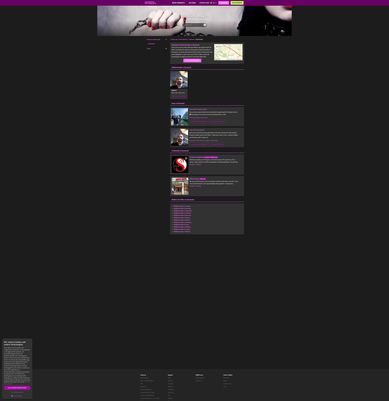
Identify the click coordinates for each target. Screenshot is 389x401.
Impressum (143, 386)
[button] (17, 396)
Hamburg (170, 380)
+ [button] (217, 46)
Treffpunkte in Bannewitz (180, 151)
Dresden (192, 164)
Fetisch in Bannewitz (153, 39)
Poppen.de (226, 377)
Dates (149, 48)
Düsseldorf (171, 389)
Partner (225, 375)
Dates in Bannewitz (178, 103)
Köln (169, 395)
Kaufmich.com (227, 383)
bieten (146, 392)
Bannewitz (205, 117)
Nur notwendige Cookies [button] (17, 392)
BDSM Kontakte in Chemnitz (183, 211)
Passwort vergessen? (146, 389)
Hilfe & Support (144, 377)
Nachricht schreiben (179, 96)
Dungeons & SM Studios (210, 157)
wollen (152, 392)
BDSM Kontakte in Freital (182, 229)
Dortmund (171, 392)
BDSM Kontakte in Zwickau (182, 213)
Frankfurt (170, 386)
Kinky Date (192, 117)
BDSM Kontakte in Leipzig (182, 206)
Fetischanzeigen (200, 377)
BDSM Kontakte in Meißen (182, 227)
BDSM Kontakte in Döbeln (182, 231)
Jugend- (142, 395)
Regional (170, 375)
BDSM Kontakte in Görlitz (182, 220)
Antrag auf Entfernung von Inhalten (149, 398)
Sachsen (198, 164)
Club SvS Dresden (197, 157)
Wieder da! (224, 3)
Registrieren (237, 3)
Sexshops (202, 179)
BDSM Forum (199, 375)
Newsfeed (151, 44)
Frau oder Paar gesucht (196, 130)
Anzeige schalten (217, 121)
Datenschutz (150, 395)
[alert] (17, 368)
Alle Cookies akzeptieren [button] (17, 388)
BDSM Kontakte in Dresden (182, 208)
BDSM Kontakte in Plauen (182, 218)
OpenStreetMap (232, 59)
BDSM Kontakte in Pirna (181, 224)
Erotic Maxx (194, 179)
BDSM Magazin (149, 380)
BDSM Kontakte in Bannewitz (181, 67)
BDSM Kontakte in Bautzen (182, 215)
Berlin (169, 377)
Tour (141, 380)
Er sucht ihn (199, 380)
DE (214, 3)
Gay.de (225, 380)
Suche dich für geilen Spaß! (198, 109)
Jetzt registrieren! (192, 60)
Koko (224, 386)
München (170, 383)
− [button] (217, 49)
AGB (141, 383)
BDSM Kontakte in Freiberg (182, 222)
